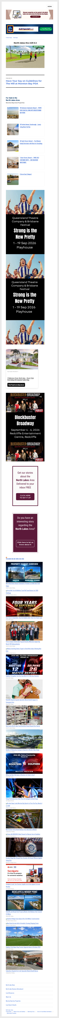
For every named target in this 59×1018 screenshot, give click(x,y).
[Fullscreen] (43, 460)
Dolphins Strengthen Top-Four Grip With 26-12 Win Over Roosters (22, 676)
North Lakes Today (9, 1010)
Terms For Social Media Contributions (44, 1011)
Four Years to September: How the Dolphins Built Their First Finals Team (24, 618)
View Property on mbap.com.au (16, 385)
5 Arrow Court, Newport (26, 174)
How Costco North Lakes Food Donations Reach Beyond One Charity (23, 726)
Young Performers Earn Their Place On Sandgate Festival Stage (22, 799)
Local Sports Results (11, 1005)
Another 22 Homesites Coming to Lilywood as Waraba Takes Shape (22, 750)
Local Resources (10, 993)
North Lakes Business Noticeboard (14, 989)
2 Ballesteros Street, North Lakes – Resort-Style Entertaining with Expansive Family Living (20, 379)
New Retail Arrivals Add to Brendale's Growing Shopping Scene (23, 923)
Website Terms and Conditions (19, 1011)
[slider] (23, 460)
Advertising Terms (31, 1011)
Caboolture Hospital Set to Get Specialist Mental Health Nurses (22, 971)
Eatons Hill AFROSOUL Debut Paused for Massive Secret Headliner (23, 834)
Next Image (15, 37)
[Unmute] (36, 460)
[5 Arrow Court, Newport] (13, 179)
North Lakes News (10, 985)
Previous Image (9, 37)
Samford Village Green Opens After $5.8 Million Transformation (23, 919)
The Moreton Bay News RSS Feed (15, 559)
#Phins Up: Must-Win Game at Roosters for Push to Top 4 (20, 775)
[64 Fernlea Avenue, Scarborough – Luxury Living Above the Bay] (13, 129)
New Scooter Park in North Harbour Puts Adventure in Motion (21, 829)
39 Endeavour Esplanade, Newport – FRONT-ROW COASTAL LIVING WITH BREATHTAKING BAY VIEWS (31, 110)
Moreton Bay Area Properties (13, 1001)
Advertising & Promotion (11, 1013)
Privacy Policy (8, 1011)
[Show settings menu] (39, 460)
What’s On (8, 997)
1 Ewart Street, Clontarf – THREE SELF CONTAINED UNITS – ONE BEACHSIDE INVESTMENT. (29, 160)
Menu (50, 6)
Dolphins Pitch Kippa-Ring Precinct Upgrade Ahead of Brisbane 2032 (23, 947)
